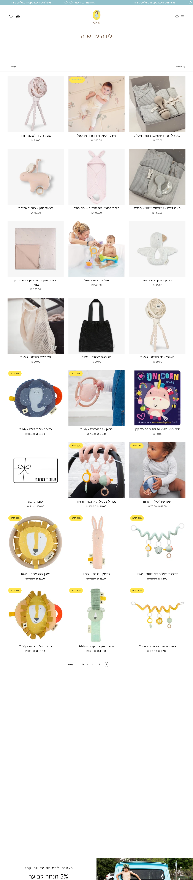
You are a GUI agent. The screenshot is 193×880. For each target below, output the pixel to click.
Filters (179, 66)
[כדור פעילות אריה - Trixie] (36, 615)
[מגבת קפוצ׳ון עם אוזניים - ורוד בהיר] (96, 177)
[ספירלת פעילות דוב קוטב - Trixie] (157, 543)
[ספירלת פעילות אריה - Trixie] (157, 615)
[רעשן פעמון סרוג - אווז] (157, 249)
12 (83, 664)
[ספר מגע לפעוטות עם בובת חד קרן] (157, 398)
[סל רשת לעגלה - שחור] (96, 326)
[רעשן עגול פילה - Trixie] (157, 470)
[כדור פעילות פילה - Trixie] (36, 398)
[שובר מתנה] (36, 470)
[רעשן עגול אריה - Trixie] (36, 543)
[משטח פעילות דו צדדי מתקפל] (96, 104)
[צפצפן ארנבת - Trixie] (96, 543)
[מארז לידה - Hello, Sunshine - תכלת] (157, 104)
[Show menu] (182, 17)
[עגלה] (11, 17)
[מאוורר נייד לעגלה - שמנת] (157, 326)
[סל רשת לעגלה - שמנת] (36, 326)
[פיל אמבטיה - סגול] (96, 249)
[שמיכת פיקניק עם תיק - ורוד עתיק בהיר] (36, 249)
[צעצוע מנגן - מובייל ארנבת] (36, 177)
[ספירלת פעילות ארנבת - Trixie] (96, 470)
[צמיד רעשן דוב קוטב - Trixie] (96, 615)
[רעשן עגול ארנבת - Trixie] (96, 398)
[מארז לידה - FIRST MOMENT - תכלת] (157, 177)
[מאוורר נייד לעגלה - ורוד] (36, 104)
